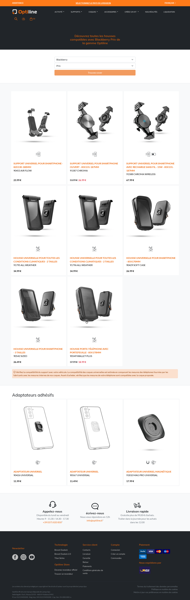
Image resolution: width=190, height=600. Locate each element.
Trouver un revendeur (63, 574)
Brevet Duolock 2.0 (62, 554)
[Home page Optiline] (24, 11)
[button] (16, 19)
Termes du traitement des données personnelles (157, 586)
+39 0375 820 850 (52, 522)
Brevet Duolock (61, 550)
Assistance (18, 3)
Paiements (87, 566)
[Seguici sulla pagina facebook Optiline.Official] (15, 557)
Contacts (86, 550)
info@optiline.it (94, 520)
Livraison (86, 554)
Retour (85, 562)
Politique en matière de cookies (164, 589)
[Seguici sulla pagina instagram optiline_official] (23, 557)
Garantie (86, 558)
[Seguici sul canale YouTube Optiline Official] (32, 557)
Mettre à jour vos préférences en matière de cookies (156, 592)
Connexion (115, 550)
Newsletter (18, 548)
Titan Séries (59, 558)
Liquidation (169, 12)
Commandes (116, 558)
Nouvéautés (151, 12)
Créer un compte (118, 554)
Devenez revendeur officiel (65, 570)
